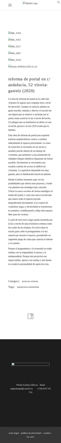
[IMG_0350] (30, 33)
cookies (46, 433)
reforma (34, 281)
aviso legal (14, 433)
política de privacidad (31, 433)
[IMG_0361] (30, 40)
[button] (58, 3)
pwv (32, 437)
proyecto (26, 281)
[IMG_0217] (30, 46)
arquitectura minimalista (28, 287)
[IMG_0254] (30, 60)
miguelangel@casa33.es (21, 388)
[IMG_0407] (30, 53)
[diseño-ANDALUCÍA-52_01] (30, 67)
